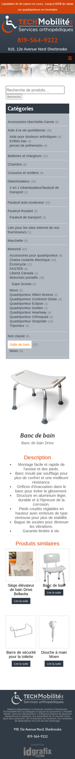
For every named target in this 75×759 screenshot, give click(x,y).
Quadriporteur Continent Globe (33, 299)
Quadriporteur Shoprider (28, 321)
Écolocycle (18, 264)
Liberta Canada (21, 273)
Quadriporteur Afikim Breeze (31, 295)
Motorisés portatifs (24, 277)
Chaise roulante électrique (30, 260)
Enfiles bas (18, 141)
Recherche (14, 97)
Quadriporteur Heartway (28, 312)
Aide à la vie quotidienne (26, 130)
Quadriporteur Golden (26, 308)
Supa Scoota (21, 284)
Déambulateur (18, 181)
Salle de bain (20, 344)
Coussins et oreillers (23, 173)
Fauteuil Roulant (20, 211)
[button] (37, 58)
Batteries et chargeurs (25, 156)
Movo (14, 290)
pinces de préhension (26, 145)
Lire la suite (21, 601)
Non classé (16, 336)
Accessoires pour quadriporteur (34, 255)
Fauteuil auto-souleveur (26, 202)
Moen (14, 351)
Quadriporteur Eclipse (26, 303)
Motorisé (14, 249)
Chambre (15, 164)
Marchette (15, 241)
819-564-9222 (37, 40)
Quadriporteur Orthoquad (29, 317)
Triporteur (17, 326)
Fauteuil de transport (25, 217)
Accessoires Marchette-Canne (31, 122)
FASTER (16, 269)
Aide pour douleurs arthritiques (33, 137)
